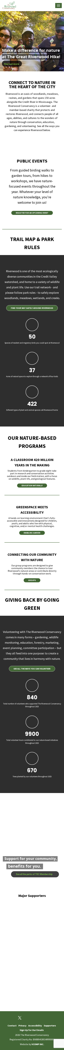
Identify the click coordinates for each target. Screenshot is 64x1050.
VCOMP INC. (38, 1044)
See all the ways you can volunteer (32, 668)
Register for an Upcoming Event (32, 213)
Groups (32, 580)
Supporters (50, 1025)
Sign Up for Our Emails (32, 1030)
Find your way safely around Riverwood (32, 308)
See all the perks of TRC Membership (34, 874)
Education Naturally (32, 485)
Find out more (11, 63)
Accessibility (35, 1025)
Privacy (22, 1025)
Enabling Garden (32, 533)
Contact (12, 1025)
